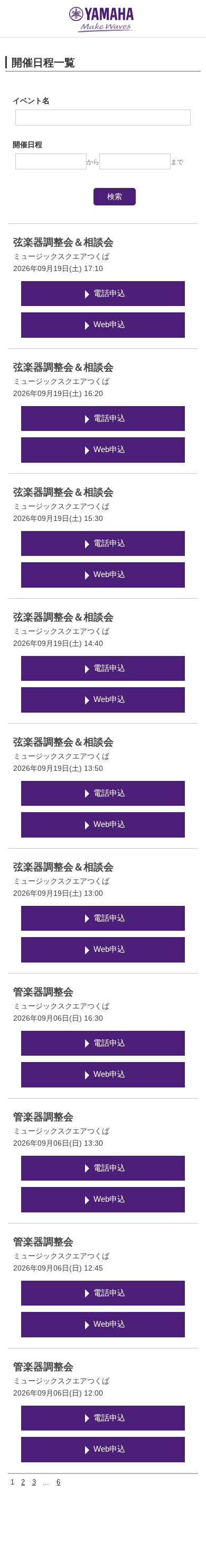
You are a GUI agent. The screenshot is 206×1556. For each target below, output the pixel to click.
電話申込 (109, 293)
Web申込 (109, 324)
